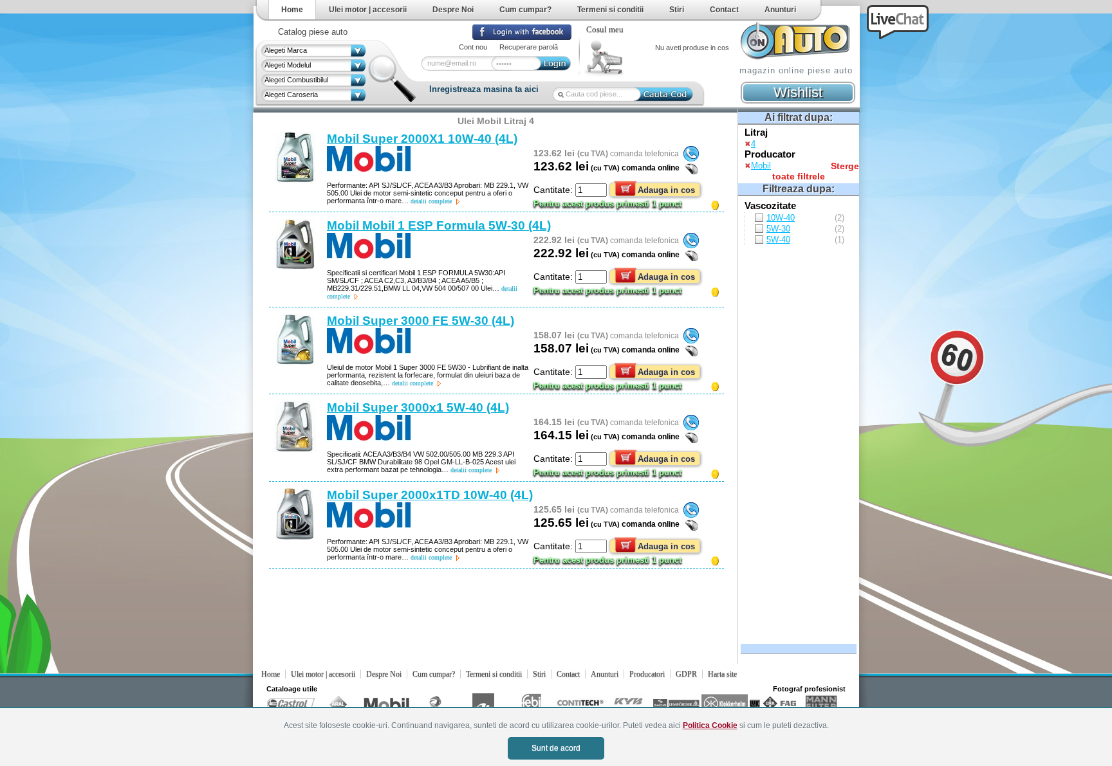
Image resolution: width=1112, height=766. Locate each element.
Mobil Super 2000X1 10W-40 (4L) (422, 138)
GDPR (686, 674)
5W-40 (778, 239)
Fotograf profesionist (809, 689)
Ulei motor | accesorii (368, 9)
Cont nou (473, 47)
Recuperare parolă (528, 47)
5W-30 (778, 228)
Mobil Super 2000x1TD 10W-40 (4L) (430, 495)
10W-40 (780, 218)
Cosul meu (605, 29)
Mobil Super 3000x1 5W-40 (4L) (418, 407)
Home (292, 9)
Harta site (722, 674)
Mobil (761, 165)
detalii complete (431, 201)
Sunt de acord (556, 747)
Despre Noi (453, 9)
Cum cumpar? (525, 9)
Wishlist (798, 92)
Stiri (676, 9)
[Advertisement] (796, 442)
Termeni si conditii (610, 9)
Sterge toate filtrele (815, 171)
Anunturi (780, 9)
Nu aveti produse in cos (692, 47)
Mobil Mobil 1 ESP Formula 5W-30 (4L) (439, 225)
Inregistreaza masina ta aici (484, 89)
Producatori (647, 674)
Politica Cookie (710, 725)
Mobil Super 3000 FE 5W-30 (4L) (420, 320)
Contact (724, 9)
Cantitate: (554, 190)
